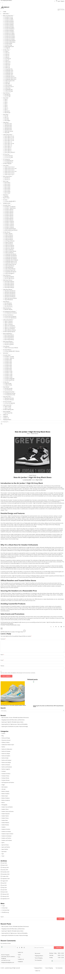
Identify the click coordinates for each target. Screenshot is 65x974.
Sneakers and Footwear (7, 840)
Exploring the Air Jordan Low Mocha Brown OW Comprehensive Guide (48, 706)
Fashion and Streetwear (7, 767)
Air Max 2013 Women (9, 245)
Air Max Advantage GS (9, 273)
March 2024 (5, 892)
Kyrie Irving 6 (7, 188)
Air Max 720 (7, 67)
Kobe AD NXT (7, 112)
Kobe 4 (5, 99)
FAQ (19, 957)
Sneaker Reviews (34, 433)
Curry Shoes (5, 165)
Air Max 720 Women (9, 252)
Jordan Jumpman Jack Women (10, 230)
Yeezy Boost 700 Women (9, 296)
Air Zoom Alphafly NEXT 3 (10, 201)
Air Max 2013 (7, 61)
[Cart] (58, 10)
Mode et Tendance (6, 798)
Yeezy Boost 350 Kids (9, 398)
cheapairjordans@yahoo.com (7, 962)
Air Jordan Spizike (8, 43)
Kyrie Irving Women (7, 333)
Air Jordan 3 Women (8, 211)
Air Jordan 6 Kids (8, 365)
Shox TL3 (6, 117)
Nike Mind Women (7, 308)
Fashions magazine (6, 769)
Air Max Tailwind (8, 85)
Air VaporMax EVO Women (10, 271)
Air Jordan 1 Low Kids (9, 356)
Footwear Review (9, 625)
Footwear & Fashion (6, 773)
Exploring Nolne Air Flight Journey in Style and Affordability (14, 724)
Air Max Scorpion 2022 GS (10, 264)
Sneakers (4, 827)
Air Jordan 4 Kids (8, 362)
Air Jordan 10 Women (9, 221)
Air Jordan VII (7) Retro (9, 27)
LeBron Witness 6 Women (10, 330)
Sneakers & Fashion (6, 829)
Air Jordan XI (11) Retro (9, 33)
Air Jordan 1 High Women (10, 208)
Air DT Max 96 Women (9, 241)
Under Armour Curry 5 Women (11, 347)
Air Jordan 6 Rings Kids (9, 378)
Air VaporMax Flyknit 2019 (10, 79)
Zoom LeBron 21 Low (9, 137)
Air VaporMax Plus (8, 69)
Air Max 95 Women (8, 238)
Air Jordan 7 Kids (8, 366)
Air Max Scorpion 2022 (9, 80)
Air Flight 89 (7, 48)
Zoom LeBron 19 (8, 142)
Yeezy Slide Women (8, 299)
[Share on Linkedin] (58, 626)
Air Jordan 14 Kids (8, 377)
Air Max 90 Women (8, 236)
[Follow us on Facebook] (19, 947)
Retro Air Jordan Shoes (8, 15)
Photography (4, 804)
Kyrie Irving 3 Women (9, 335)
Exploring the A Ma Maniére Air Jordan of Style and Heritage (15, 726)
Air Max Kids (6, 382)
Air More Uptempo (7, 163)
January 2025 (5, 869)
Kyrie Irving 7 (7, 190)
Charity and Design (6, 738)
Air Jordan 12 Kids (8, 374)
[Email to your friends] (63, 626)
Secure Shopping (38, 958)
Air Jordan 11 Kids (8, 372)
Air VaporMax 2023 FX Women (11, 260)
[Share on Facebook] (53, 626)
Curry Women (6, 346)
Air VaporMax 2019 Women (10, 255)
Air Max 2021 (7, 64)
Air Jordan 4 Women (8, 212)
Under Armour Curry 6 (9, 172)
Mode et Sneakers (5, 793)
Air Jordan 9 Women (8, 219)
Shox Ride (6, 119)
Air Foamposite (6, 159)
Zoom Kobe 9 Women (9, 287)
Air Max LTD (7, 82)
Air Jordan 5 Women (8, 214)
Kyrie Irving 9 (7, 193)
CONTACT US (6, 418)
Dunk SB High (7, 96)
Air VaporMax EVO (8, 89)
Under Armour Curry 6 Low (10, 171)
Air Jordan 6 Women (8, 215)
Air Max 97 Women (8, 242)
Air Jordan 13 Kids (8, 375)
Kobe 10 (6, 108)
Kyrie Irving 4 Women (9, 336)
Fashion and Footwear (6, 760)
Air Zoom (5, 199)
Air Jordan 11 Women (9, 222)
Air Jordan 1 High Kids (9, 358)
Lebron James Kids (7, 405)
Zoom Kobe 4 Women (9, 281)
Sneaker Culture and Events (8, 811)
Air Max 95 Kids (7, 383)
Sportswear (4, 851)
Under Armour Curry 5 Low (10, 168)
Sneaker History (5, 818)
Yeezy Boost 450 (8, 126)
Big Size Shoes (6, 197)
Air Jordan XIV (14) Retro (9, 37)
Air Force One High (8, 157)
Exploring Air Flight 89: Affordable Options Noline (12, 722)
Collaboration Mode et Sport (8, 744)
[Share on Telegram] (61, 626)
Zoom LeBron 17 (8, 146)
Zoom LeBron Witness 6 (9, 152)
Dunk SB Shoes (6, 93)
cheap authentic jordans (11, 567)
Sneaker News (5, 820)
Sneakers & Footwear (6, 831)
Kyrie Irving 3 (7, 184)
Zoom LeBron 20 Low (9, 139)
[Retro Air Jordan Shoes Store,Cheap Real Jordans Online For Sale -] (5, 7)
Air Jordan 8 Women (8, 218)
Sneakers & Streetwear (6, 836)
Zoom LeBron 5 (7, 150)
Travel (3, 856)
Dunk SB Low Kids (8, 388)
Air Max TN (6, 52)
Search (2, 916)
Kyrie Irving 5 (7, 187)
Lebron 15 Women (8, 321)
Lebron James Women (8, 319)
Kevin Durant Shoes (7, 176)
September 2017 (6, 898)
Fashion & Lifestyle (6, 753)
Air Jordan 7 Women (8, 217)
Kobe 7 (5, 103)
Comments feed (5, 910)
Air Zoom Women (7, 349)
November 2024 (5, 874)
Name (2, 654)
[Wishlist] (60, 10)
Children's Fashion (6, 742)
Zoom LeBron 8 (7, 149)
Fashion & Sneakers (6, 755)
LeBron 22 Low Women (9, 328)
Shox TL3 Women (8, 304)
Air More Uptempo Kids (8, 409)
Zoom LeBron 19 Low (9, 140)
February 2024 (5, 894)
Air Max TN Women (8, 235)
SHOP (19, 954)
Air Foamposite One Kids (8, 391)
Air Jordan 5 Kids (8, 363)
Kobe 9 (5, 106)
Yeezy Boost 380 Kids (9, 399)
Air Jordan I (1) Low (8, 17)
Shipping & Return (7, 419)
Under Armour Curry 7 (9, 174)
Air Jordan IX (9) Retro (9, 30)
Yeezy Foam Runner (8, 131)
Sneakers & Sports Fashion (7, 833)
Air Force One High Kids (9, 403)
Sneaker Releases (5, 822)
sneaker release (16, 625)
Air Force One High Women (10, 317)
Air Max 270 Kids (8, 385)
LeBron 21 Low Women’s (9, 327)
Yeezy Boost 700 (8, 129)
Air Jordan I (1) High (8, 18)
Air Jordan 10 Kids (8, 371)
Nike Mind (5, 194)
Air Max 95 (6, 55)
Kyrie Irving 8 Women (9, 337)
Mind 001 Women (8, 309)
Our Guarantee (38, 960)
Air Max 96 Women (8, 239)
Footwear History (5, 775)
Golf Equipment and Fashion (8, 782)
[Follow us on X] (17, 947)
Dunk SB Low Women (9, 276)
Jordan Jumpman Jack (9, 46)
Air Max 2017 (7, 63)
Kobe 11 (6, 109)
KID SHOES (5, 353)
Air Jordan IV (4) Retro (9, 23)
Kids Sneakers (5, 787)
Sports (3, 842)
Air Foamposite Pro (8, 162)
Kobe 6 (5, 102)
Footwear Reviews (6, 780)
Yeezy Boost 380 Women (9, 292)
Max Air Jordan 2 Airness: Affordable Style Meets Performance (15, 717)
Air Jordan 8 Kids (8, 368)
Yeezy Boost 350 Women (9, 290)
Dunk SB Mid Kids (8, 389)
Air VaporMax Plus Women (10, 254)
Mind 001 (6, 196)
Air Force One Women (8, 315)
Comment (3, 639)
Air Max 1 (6, 51)
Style (3, 853)
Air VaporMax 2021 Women (10, 258)
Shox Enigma (7, 120)
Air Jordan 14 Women (9, 227)
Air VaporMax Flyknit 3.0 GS (10, 262)
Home (28, 433)
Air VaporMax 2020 (8, 73)
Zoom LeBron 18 (8, 144)
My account (37, 953)
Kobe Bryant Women (7, 280)
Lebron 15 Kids (7, 406)
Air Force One (6, 154)
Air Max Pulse (7, 88)
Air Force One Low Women (10, 316)
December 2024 (5, 871)
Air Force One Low (8, 155)
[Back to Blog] (2, 629)
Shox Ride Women (8, 306)
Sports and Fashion (6, 847)
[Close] (63, 710)
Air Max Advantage (8, 91)
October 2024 (5, 876)
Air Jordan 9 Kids (8, 369)
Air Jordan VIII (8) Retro (9, 28)
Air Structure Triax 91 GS (9, 270)
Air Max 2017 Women (9, 246)
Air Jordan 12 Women (9, 224)
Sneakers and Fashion (6, 838)
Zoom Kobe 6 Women (9, 284)
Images (3, 784)
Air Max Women (6, 232)
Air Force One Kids (7, 401)
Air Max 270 (7, 66)
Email (2, 660)
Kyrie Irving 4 (7, 185)
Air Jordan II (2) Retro (9, 20)
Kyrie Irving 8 (7, 191)
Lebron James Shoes (7, 134)
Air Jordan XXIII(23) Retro (9, 42)
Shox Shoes (5, 114)
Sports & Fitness (5, 844)
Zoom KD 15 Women (9, 342)
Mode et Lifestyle (5, 791)
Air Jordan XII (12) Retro (9, 34)
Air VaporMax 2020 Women (10, 257)
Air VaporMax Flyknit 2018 (10, 77)
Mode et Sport (5, 796)
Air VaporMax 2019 (8, 72)
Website (2, 665)
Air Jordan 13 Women (9, 225)
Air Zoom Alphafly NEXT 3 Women (11, 351)
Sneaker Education (6, 813)
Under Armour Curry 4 (9, 167)
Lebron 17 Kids (7, 408)
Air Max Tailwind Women (9, 268)
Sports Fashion (5, 849)
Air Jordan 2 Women (8, 209)
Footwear (4, 771)
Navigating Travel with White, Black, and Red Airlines (13, 719)
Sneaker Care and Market (7, 807)
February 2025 (5, 867)
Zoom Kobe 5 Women (9, 283)
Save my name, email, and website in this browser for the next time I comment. (18, 672)
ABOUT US (5, 414)
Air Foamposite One (8, 160)
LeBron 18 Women (8, 322)
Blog (3, 735)
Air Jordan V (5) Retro (9, 24)
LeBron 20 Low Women (9, 325)
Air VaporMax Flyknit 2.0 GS (10, 261)
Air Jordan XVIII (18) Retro (9, 40)
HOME (4, 11)
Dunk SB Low (7, 94)
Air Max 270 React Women (10, 251)
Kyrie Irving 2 (7, 182)
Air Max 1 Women (8, 233)
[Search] (63, 9)
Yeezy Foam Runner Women (10, 298)
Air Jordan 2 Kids (8, 359)
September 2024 (6, 878)
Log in (3, 905)
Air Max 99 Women (8, 243)
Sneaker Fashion (5, 815)
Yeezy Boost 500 (8, 128)
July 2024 (4, 883)
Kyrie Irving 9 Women (9, 339)
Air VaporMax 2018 (8, 70)
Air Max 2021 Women (9, 248)
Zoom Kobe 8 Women (9, 286)
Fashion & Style (5, 758)
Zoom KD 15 (7, 177)
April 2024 (4, 889)
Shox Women (6, 301)
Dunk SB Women (7, 275)
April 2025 (4, 863)
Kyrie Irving (5, 181)
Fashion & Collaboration (7, 749)
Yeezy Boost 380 (8, 125)
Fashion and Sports (6, 764)
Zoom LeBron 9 (7, 147)
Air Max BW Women (8, 267)
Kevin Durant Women (8, 341)
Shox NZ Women (8, 303)
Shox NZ (6, 116)
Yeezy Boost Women (7, 289)
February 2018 (5, 896)
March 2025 (5, 865)
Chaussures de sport (6, 740)
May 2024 (4, 887)
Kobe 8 (5, 105)
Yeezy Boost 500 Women (9, 295)
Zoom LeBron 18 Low (9, 143)
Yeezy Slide (6, 132)
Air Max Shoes (6, 49)
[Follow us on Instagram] (24, 947)
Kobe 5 (5, 100)
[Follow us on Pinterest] (21, 947)
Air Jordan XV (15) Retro (9, 39)
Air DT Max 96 (7, 58)
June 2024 (4, 885)
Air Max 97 (6, 60)
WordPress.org (5, 912)
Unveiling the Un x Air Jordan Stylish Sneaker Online (13, 705)
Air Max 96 (6, 57)
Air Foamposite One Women (9, 311)
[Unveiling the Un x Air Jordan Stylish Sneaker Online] (16, 693)
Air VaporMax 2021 (8, 74)
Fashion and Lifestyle (6, 762)
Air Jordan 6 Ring (8, 45)
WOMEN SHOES (6, 203)
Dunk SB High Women (9, 278)
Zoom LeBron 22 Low (9, 136)
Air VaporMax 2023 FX (9, 76)
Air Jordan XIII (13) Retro (9, 36)
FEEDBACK (5, 416)
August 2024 (5, 880)
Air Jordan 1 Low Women (9, 206)
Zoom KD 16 (7, 179)
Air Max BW (7, 83)
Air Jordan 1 (3, 625)
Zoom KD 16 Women (9, 344)
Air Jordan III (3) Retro (9, 21)
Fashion (3, 746)
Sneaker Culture (5, 809)
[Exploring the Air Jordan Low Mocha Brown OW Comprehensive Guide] (48, 693)
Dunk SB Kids (6, 387)
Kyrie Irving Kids (6, 411)
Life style (3, 789)
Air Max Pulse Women (9, 265)
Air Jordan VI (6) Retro (9, 26)
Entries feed (4, 908)
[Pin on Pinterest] (55, 626)
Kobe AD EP (7, 111)
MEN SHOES (6, 13)
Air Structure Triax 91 (9, 86)
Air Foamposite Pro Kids (9, 394)
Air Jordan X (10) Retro (9, 31)
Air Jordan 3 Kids (8, 361)
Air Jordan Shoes (6, 205)
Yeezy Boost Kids (7, 396)
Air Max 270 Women (9, 249)
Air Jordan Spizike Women (10, 228)
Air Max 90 (6, 54)
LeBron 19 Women (8, 324)
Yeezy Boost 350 (8, 123)
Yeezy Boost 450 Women (9, 293)
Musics (3, 802)
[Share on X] (50, 626)
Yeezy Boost (5, 122)
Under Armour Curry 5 (9, 169)
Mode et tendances (6, 800)
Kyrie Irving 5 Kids (8, 413)
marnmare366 (27, 479)
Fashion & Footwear (6, 751)
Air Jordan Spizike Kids (9, 380)
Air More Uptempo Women (9, 331)
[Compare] (62, 10)
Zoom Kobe (5, 97)
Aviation (3, 733)
